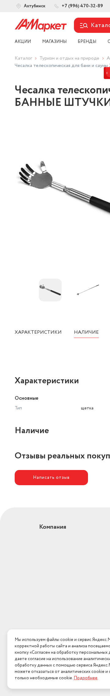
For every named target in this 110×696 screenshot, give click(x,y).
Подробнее (85, 678)
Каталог (23, 58)
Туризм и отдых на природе (69, 58)
